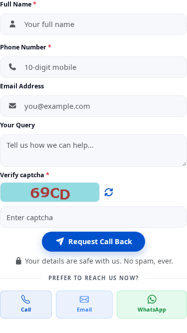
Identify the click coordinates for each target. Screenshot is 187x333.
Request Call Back (100, 241)
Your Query (17, 125)
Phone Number (25, 47)
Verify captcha (22, 175)
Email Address (22, 86)
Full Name (18, 4)
